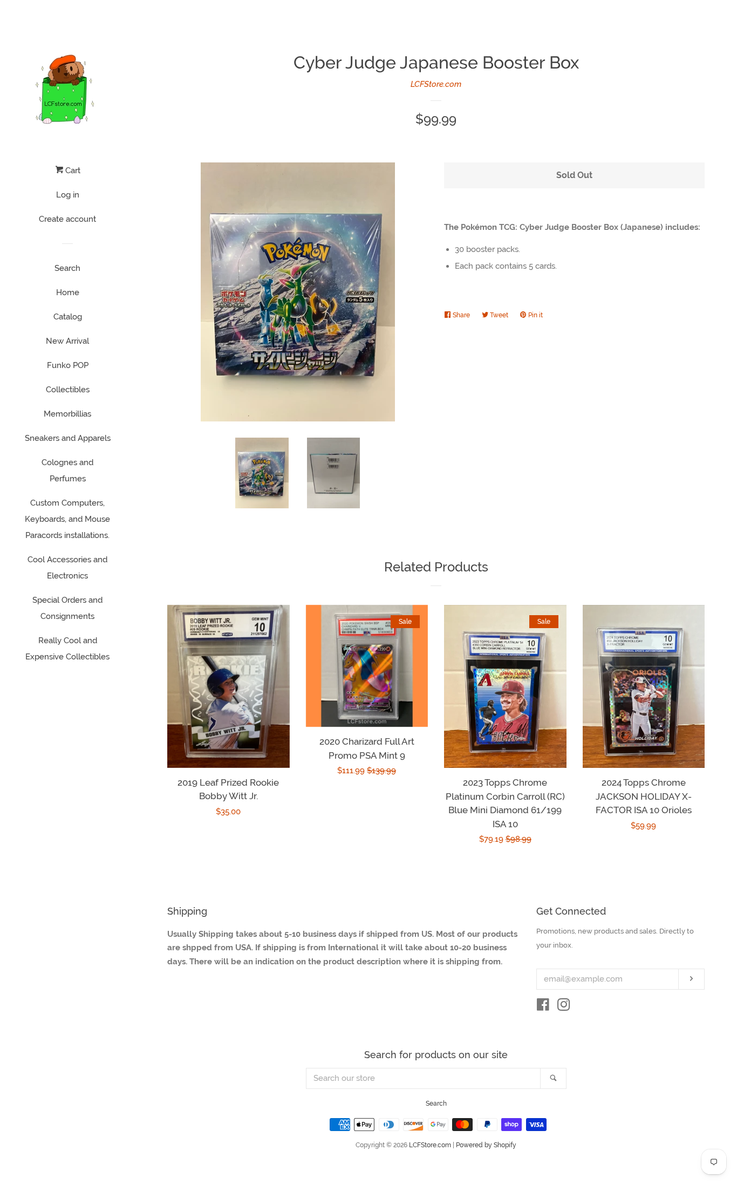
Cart (71, 170)
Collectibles (68, 389)
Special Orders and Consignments (67, 608)
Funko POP (67, 365)
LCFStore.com (436, 84)
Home (67, 292)
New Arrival (67, 341)
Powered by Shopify (486, 1145)
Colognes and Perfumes (67, 470)
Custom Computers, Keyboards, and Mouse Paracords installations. (67, 519)
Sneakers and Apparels (68, 438)
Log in (67, 195)
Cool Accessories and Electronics (67, 568)
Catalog (67, 317)
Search (67, 268)
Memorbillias (67, 414)
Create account (67, 219)
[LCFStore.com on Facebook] (543, 1007)
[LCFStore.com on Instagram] (563, 1007)
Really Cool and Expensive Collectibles (67, 649)
